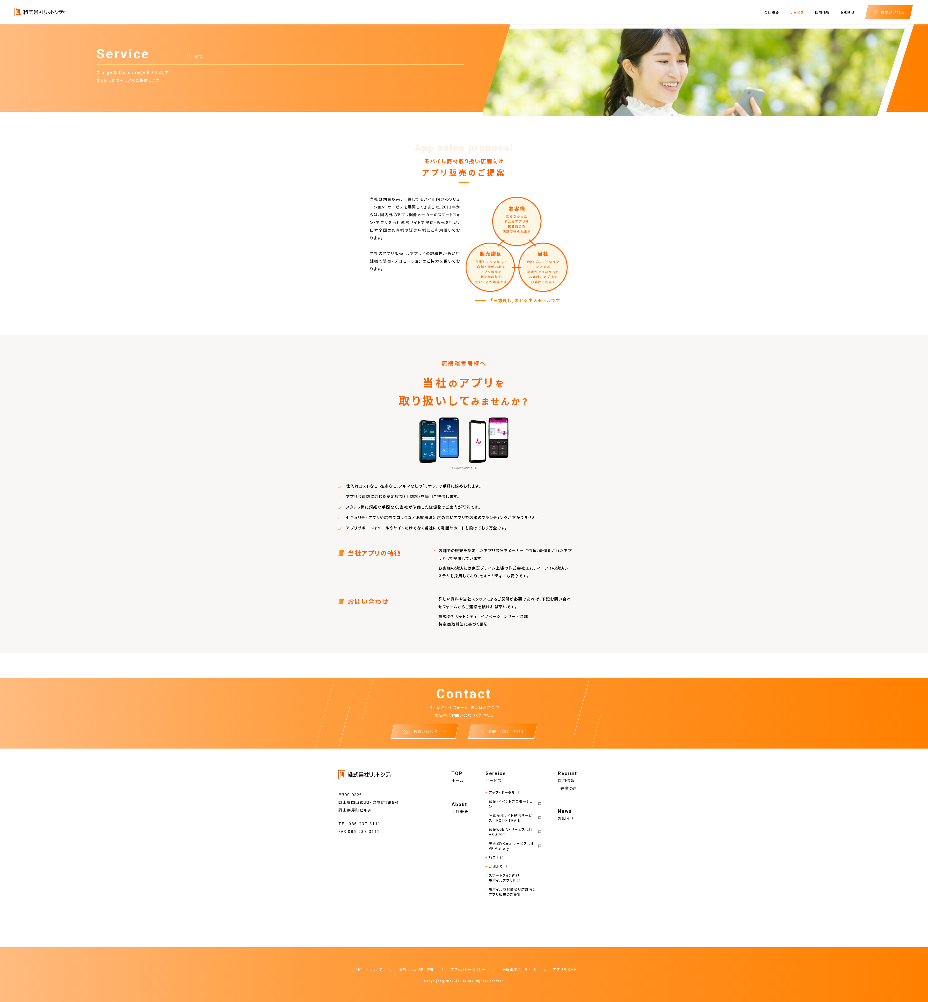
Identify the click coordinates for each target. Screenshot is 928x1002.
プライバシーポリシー (468, 969)
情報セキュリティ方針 (416, 969)
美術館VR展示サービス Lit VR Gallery (511, 846)
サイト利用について (366, 969)
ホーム (457, 780)
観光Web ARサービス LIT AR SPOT (511, 832)
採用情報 (822, 12)
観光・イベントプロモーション (511, 804)
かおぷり (496, 866)
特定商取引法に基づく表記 (463, 624)
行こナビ (496, 857)
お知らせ (848, 12)
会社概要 (771, 12)
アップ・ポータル (502, 792)
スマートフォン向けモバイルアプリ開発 (504, 878)
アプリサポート (565, 969)
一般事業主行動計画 (519, 969)
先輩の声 (568, 788)
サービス (797, 12)
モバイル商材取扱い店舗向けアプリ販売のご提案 (512, 892)
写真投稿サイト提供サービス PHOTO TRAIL (510, 818)
